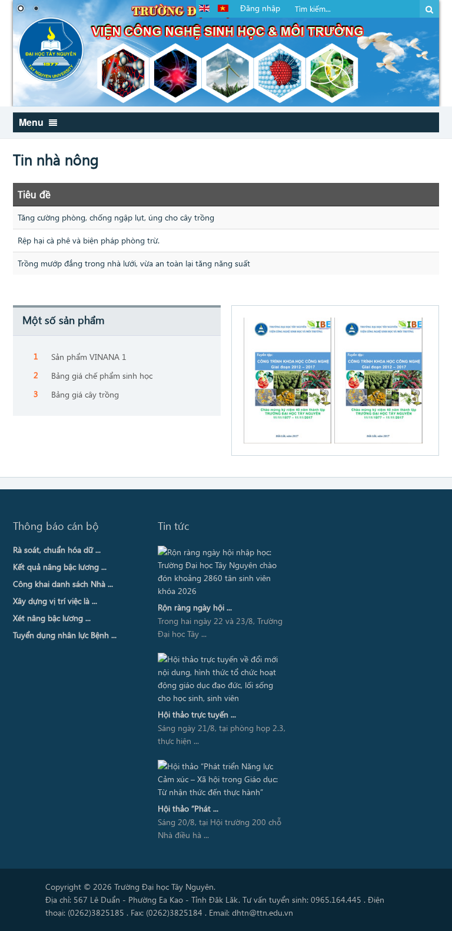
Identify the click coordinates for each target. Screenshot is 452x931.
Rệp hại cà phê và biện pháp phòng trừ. (88, 240)
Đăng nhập (260, 8)
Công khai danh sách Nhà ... (63, 583)
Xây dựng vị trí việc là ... (55, 600)
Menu (32, 122)
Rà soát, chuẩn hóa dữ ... (57, 549)
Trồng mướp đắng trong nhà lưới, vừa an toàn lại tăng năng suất (134, 263)
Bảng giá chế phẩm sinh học (101, 375)
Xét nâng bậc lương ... (52, 617)
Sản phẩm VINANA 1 (89, 356)
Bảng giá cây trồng (85, 394)
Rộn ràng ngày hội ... (195, 607)
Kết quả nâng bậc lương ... (60, 566)
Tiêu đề (34, 194)
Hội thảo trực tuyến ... (197, 714)
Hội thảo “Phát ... (188, 808)
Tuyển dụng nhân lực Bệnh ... (65, 634)
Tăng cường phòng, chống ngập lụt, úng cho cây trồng (116, 217)
